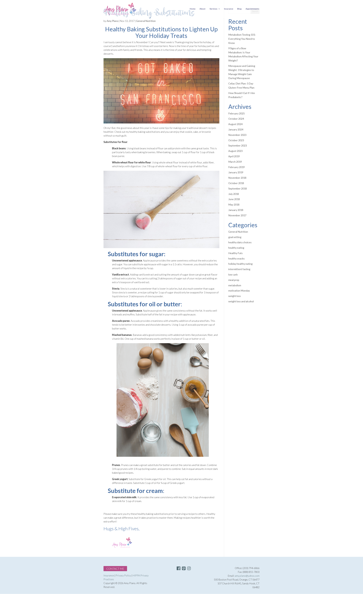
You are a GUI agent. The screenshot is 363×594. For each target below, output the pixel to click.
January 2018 (235, 209)
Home (192, 9)
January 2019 (235, 172)
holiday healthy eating (240, 263)
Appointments (252, 9)
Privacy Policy (123, 575)
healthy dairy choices (240, 242)
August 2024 (235, 124)
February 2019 (236, 167)
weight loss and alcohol (241, 301)
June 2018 (234, 199)
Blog (239, 9)
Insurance (228, 9)
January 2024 (235, 129)
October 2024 (236, 118)
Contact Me (115, 568)
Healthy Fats (235, 253)
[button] (189, 568)
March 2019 (235, 161)
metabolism (234, 285)
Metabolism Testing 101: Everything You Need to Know (242, 38)
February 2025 (236, 113)
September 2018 (237, 188)
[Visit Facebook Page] (178, 569)
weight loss (234, 295)
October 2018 (236, 183)
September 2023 (237, 145)
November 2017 (237, 215)
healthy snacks (236, 258)
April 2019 (234, 156)
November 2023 (237, 134)
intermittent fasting (239, 269)
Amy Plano (112, 20)
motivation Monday (239, 290)
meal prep (233, 279)
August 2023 (235, 150)
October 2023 (236, 140)
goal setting (234, 237)
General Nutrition (146, 20)
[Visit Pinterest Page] (183, 569)
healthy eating (236, 247)
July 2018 (233, 193)
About (202, 9)
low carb (233, 274)
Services (213, 9)
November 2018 (237, 177)
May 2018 (233, 204)
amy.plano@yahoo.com (247, 575)
